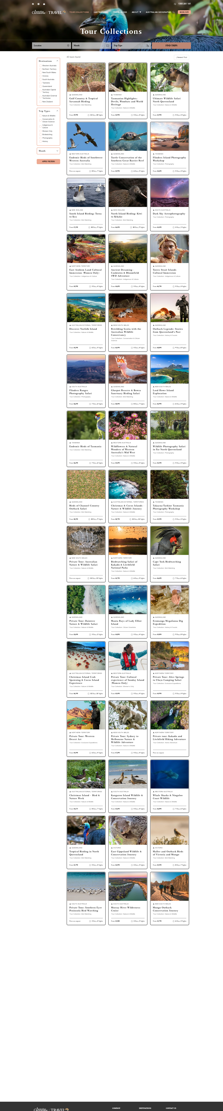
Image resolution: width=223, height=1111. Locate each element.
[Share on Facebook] (33, 4)
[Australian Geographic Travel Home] (49, 12)
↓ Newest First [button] (181, 57)
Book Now (184, 12)
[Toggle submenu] (140, 12)
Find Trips (171, 45)
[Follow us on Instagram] (38, 4)
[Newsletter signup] (44, 4)
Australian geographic (158, 12)
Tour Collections (79, 12)
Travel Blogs (120, 12)
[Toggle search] (173, 12)
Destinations (101, 12)
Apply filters (48, 161)
